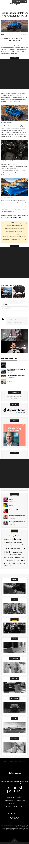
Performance (14, 554)
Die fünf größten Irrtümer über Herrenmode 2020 (11, 335)
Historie (13, 542)
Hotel (16, 542)
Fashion (18, 539)
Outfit (10, 554)
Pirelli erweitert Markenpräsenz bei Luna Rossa (16, 504)
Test (20, 560)
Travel (12, 783)
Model (17, 548)
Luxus (13, 215)
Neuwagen (5, 302)
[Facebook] (11, 813)
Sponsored (22, 783)
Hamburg (5, 542)
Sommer (5, 560)
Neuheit (23, 300)
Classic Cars (6, 539)
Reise (10, 217)
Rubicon (14, 302)
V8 (22, 302)
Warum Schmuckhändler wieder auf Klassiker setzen (16, 510)
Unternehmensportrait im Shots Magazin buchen (14, 810)
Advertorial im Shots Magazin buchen (14, 803)
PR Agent (14, 797)
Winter (5, 565)
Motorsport (22, 548)
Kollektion (6, 545)
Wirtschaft (9, 565)
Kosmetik (13, 545)
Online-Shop (6, 554)
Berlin (21, 536)
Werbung (22, 563)
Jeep (20, 300)
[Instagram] (17, 813)
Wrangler (5, 304)
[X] (9, 813)
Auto (24, 215)
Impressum (19, 822)
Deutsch (18, 1)
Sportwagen (10, 560)
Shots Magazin (12, 319)
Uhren (9, 563)
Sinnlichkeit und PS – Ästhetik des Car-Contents (17, 379)
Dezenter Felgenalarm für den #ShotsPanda (16, 375)
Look (21, 545)
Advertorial (6, 536)
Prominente (7, 557)
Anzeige (12, 536)
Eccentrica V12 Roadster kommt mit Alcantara (16, 499)
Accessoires (17, 783)
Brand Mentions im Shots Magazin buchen (14, 806)
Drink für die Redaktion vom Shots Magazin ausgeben (14, 800)
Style (15, 560)
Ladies (17, 781)
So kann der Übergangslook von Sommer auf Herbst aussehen (17, 522)
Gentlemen (22, 781)
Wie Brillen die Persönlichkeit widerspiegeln (18, 347)
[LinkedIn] (20, 813)
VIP (19, 563)
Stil (15, 217)
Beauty (17, 536)
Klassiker (20, 542)
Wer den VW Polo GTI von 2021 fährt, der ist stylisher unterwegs (16, 370)
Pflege (19, 554)
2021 (7, 300)
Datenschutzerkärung (12, 822)
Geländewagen (15, 300)
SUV (18, 302)
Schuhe (22, 557)
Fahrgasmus (11, 539)
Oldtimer (20, 552)
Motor (2, 34)
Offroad (10, 302)
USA (20, 302)
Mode (19, 215)
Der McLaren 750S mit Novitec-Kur (14, 363)
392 (10, 300)
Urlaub (12, 563)
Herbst (9, 542)
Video (16, 563)
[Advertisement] (14, 74)
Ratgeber (13, 557)
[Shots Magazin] (14, 3)
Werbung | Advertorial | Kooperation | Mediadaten (14, 761)
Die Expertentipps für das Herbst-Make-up (17, 516)
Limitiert (18, 545)
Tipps (23, 560)
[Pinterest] (14, 813)
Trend (20, 217)
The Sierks (20, 797)
